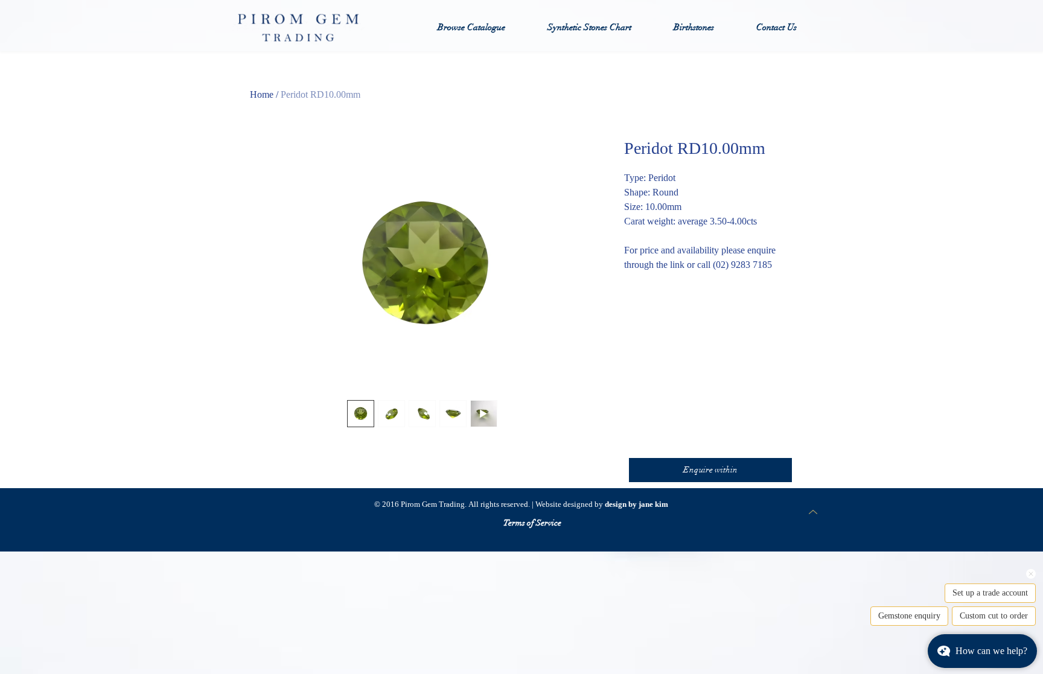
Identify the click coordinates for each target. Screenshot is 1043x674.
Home (261, 94)
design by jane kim (636, 504)
